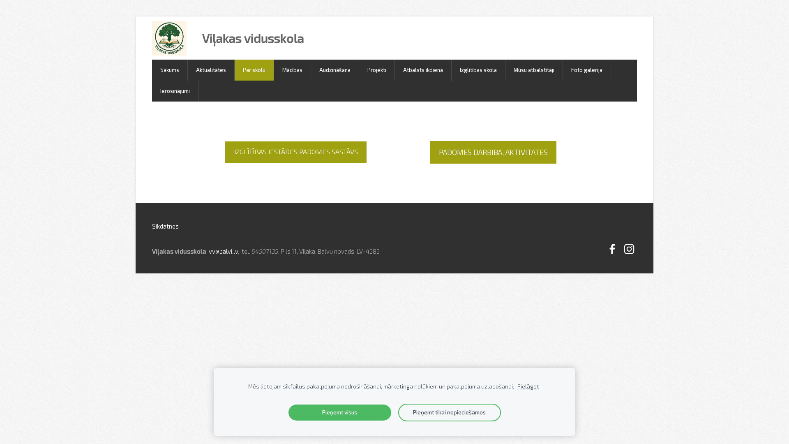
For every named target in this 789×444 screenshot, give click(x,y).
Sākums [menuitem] (169, 70)
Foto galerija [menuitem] (586, 70)
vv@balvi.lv (223, 251)
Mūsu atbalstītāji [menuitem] (534, 70)
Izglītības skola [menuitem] (478, 70)
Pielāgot (528, 386)
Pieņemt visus (339, 412)
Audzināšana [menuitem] (335, 70)
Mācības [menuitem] (292, 70)
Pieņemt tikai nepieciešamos (449, 412)
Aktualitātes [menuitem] (211, 70)
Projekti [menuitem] (376, 70)
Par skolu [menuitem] (254, 70)
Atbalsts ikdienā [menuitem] (423, 70)
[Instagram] (629, 249)
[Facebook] (612, 249)
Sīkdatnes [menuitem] (165, 226)
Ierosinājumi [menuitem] (175, 91)
